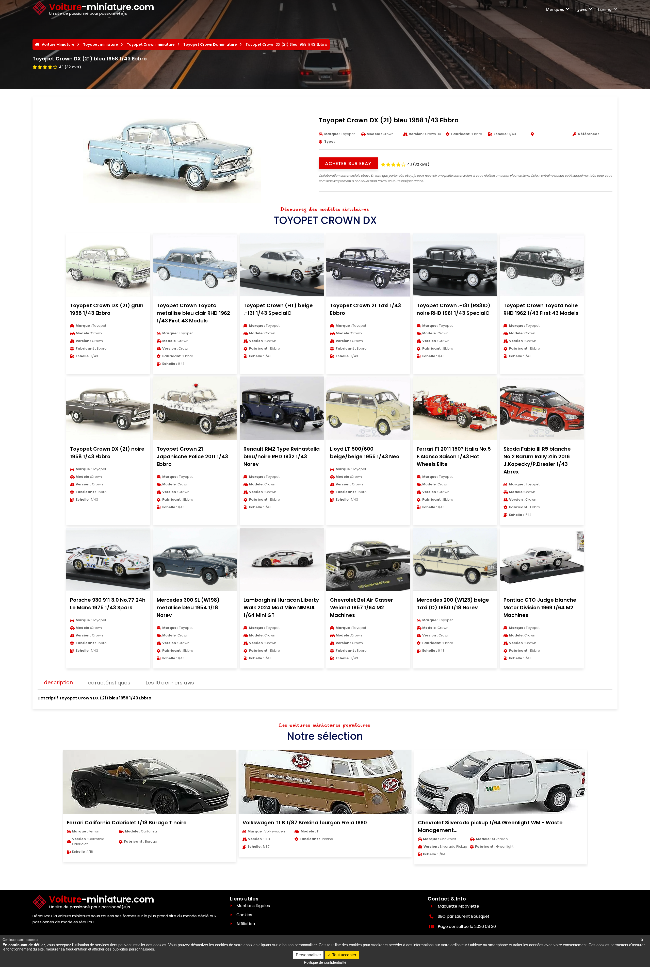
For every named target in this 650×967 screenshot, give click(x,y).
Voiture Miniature (58, 44)
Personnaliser (308, 955)
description (58, 682)
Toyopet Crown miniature (151, 44)
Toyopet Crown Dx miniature (210, 44)
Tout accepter (343, 955)
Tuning (604, 9)
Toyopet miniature (100, 44)
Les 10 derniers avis (169, 682)
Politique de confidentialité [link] (325, 962)
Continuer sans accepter (20, 940)
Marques (555, 9)
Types (580, 9)
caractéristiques (109, 682)
